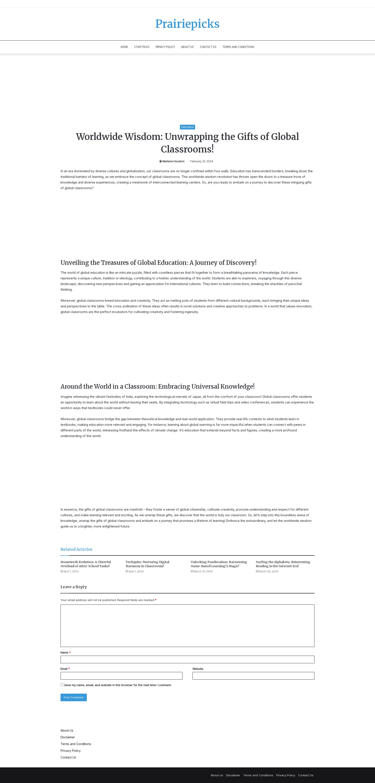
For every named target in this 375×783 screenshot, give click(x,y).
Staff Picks (142, 47)
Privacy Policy (165, 47)
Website (197, 668)
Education (187, 127)
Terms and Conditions (238, 47)
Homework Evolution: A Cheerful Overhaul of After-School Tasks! (86, 564)
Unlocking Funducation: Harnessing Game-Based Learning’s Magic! (219, 564)
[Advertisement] (187, 92)
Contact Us (208, 47)
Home (124, 47)
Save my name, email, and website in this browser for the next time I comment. (117, 685)
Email (65, 668)
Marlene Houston (173, 161)
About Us (187, 47)
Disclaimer (68, 737)
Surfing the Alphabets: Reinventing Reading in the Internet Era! (283, 564)
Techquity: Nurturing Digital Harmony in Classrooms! (147, 564)
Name (66, 652)
